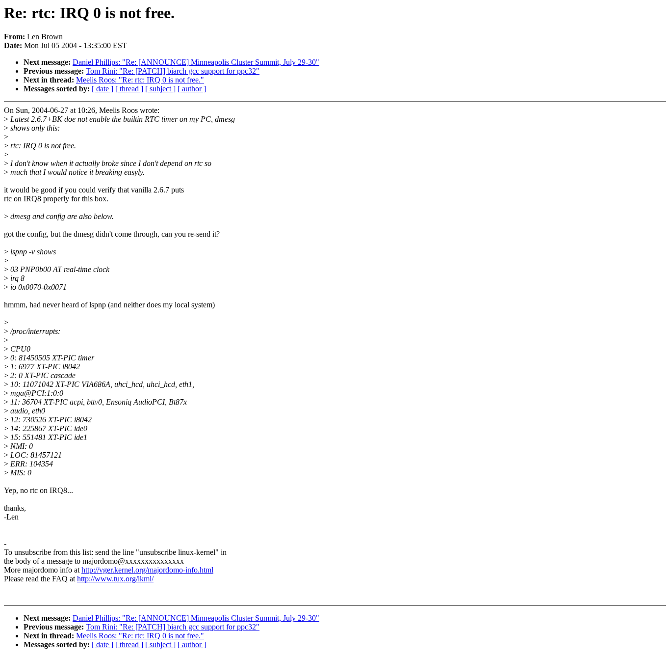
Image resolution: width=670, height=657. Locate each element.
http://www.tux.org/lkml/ (115, 579)
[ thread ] (129, 88)
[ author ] (192, 88)
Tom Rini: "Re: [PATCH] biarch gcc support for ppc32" (172, 71)
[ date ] (102, 88)
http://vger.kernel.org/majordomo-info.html (147, 570)
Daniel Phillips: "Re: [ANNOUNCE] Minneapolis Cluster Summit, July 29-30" (196, 62)
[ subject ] (160, 88)
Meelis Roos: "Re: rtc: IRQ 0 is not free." (140, 80)
